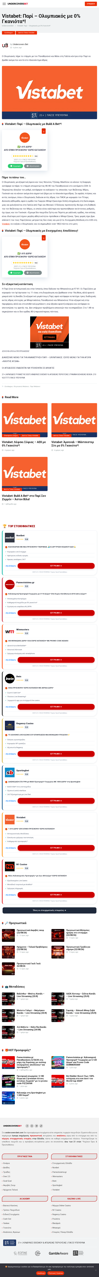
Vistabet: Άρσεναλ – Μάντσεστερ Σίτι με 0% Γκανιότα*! (72, 443)
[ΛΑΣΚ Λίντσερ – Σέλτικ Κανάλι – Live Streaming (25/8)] (57, 1004)
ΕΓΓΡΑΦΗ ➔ (56, 566)
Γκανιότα (7, 1228)
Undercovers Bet (20, 44)
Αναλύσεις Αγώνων (11, 1232)
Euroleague (9, 33)
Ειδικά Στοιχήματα (11, 1214)
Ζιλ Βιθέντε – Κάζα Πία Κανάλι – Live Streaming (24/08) (31, 1028)
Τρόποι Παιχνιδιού (11, 1210)
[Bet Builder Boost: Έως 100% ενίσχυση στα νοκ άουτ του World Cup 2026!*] (57, 1087)
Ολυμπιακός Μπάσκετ (21, 386)
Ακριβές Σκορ (9, 1185)
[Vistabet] (25, 142)
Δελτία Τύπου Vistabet (26, 33)
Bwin (54, 1181)
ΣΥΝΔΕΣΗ (91, 4)
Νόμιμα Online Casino (61, 1205)
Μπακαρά (56, 1228)
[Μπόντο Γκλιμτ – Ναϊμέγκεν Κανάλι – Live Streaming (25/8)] (8, 1021)
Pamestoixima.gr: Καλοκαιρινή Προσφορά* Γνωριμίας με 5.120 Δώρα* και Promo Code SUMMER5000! (81, 1061)
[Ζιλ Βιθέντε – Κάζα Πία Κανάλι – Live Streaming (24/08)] (8, 1038)
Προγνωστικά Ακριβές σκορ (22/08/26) (30, 931)
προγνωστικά (36, 1136)
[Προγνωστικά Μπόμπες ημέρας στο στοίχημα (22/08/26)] (57, 941)
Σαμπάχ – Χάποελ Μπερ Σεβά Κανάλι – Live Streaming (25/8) (81, 1011)
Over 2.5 (6, 1176)
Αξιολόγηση (34, 166)
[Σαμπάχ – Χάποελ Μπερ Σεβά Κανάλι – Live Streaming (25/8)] (57, 1021)
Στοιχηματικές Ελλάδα (62, 1163)
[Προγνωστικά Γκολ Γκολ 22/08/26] (8, 974)
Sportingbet (57, 1185)
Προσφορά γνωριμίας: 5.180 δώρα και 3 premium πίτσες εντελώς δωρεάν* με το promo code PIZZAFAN (32, 1080)
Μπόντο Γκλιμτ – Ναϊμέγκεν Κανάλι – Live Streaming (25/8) (32, 1011)
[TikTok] (41, 1126)
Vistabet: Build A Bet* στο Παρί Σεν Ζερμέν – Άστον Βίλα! (24, 497)
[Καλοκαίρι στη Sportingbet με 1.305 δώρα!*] (8, 1103)
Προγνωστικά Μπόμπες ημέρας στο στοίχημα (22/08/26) (78, 932)
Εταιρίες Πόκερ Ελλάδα (62, 1232)
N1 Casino (56, 1210)
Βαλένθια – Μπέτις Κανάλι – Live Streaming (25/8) (30, 995)
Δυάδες (6, 1167)
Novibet (55, 1167)
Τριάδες (6, 1172)
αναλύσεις (61, 1136)
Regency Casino (59, 1214)
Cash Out (7, 1219)
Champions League (11, 435)
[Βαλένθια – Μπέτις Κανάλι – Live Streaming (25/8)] (8, 1004)
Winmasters (57, 1176)
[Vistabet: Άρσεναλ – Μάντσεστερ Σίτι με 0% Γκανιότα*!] (74, 420)
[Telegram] (36, 1126)
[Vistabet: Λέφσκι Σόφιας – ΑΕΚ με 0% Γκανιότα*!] (25, 420)
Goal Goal (7, 1181)
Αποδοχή (41, 1273)
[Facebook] (27, 1126)
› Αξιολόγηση (10, 566)
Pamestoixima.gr (59, 1172)
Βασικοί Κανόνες (10, 1205)
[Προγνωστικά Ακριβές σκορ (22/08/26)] (8, 941)
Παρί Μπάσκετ (35, 386)
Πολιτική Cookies (56, 1273)
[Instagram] (32, 1126)
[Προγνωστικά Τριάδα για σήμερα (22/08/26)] (57, 958)
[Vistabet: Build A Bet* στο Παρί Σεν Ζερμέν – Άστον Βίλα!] (25, 474)
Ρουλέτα (56, 1219)
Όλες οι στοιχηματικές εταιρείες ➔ (49, 910)
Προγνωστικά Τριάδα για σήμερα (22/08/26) (78, 948)
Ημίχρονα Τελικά (10, 1190)
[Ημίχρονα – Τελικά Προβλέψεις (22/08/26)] (8, 958)
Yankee (6, 1223)
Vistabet (6, 224)
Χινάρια (6, 1163)
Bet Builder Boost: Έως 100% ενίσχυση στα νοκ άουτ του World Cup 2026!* (80, 1078)
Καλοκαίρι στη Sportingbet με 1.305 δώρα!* (31, 1094)
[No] (95, 1270)
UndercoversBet (8, 26)
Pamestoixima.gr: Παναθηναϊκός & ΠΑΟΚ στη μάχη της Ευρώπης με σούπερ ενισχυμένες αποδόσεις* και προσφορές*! (31, 1062)
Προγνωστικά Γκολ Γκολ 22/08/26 (29, 964)
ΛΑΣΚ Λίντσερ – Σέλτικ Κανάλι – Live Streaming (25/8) (81, 995)
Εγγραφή (16, 166)
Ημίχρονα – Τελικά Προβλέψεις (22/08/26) (32, 948)
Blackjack (56, 1223)
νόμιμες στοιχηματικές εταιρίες (16, 1139)
